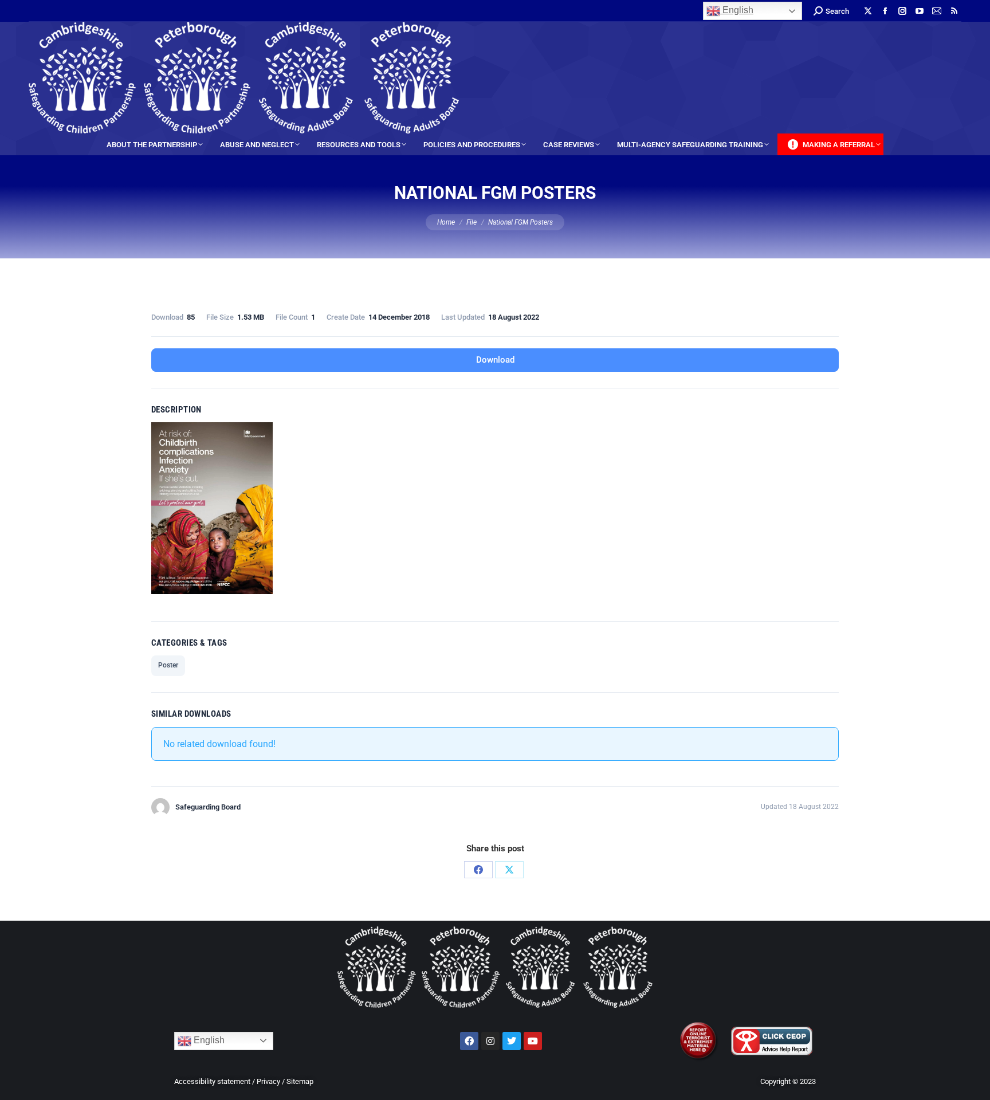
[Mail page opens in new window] (936, 10)
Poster (168, 665)
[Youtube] (533, 1041)
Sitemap (299, 1081)
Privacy (268, 1081)
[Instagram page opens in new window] (902, 10)
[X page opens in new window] (868, 10)
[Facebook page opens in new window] (885, 10)
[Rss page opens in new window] (953, 10)
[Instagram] (490, 1041)
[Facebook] (478, 869)
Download (495, 360)
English (736, 10)
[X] (509, 869)
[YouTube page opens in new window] (919, 10)
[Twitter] (511, 1041)
